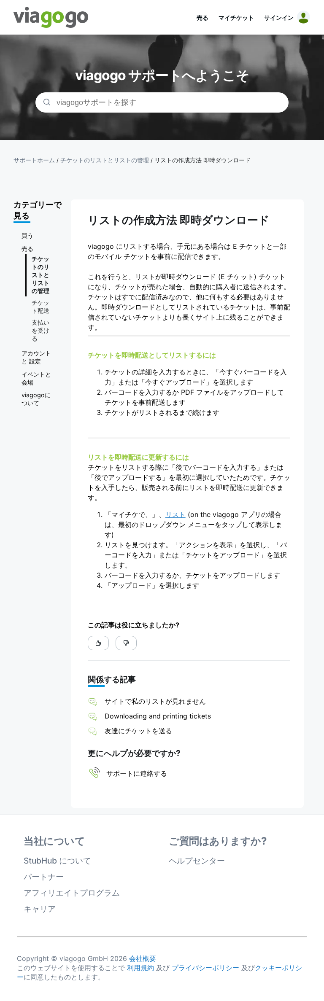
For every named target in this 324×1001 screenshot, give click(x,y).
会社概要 (142, 958)
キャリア (40, 909)
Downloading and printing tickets (158, 716)
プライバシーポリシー (205, 967)
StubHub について (57, 861)
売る (202, 17)
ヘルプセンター (197, 861)
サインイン (279, 17)
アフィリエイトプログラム (72, 893)
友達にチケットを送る (138, 731)
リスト (175, 514)
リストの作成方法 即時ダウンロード (202, 160)
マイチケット (236, 17)
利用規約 (140, 967)
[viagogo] (51, 17)
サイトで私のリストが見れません (155, 701)
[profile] (302, 17)
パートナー (44, 877)
